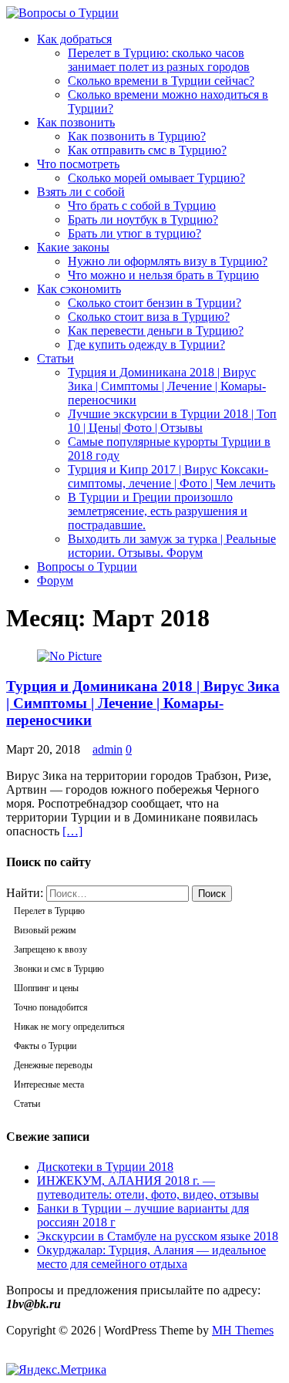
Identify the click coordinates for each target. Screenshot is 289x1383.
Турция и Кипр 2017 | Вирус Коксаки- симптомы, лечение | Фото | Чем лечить (171, 476)
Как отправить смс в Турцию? (147, 150)
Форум (55, 580)
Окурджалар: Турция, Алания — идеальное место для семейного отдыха (151, 1256)
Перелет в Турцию (49, 911)
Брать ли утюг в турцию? (134, 233)
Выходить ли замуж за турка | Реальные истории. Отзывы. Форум (172, 545)
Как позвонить (76, 122)
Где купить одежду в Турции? (146, 344)
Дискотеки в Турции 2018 (105, 1166)
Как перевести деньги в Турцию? (156, 330)
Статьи (55, 358)
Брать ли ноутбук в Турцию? (143, 219)
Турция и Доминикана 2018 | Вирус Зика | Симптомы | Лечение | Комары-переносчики (167, 386)
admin (107, 749)
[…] (72, 831)
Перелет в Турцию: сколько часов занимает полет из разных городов (159, 59)
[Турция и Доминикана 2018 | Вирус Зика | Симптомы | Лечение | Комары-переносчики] (69, 656)
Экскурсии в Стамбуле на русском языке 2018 (157, 1236)
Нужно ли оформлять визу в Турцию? (167, 261)
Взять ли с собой (81, 191)
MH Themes (243, 1330)
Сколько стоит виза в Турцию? (149, 316)
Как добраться (74, 39)
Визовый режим (45, 930)
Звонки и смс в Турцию (59, 968)
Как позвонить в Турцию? (137, 136)
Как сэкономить (79, 288)
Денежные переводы (53, 1065)
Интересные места (49, 1084)
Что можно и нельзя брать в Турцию (163, 275)
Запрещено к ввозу (50, 949)
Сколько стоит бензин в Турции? (154, 302)
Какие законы (73, 247)
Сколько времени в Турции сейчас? (161, 80)
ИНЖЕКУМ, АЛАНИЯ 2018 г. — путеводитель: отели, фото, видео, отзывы (148, 1187)
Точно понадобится (51, 1007)
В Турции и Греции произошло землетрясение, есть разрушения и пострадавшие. (157, 511)
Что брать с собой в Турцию (142, 205)
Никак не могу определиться (69, 1026)
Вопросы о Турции (87, 566)
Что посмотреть (78, 163)
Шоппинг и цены (46, 988)
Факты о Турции (45, 1046)
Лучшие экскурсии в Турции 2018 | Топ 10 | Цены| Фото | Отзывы (172, 420)
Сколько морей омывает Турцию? (156, 177)
